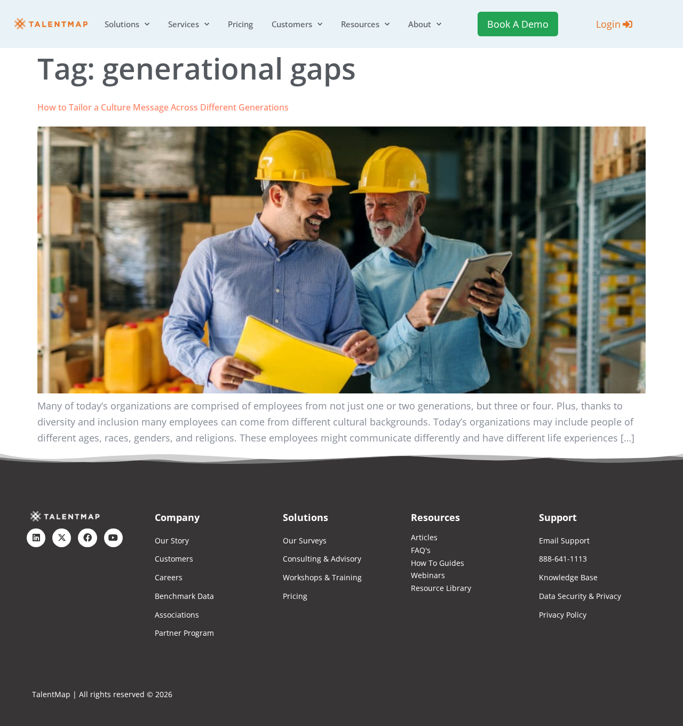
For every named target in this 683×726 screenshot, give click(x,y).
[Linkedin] (36, 537)
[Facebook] (87, 537)
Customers (292, 24)
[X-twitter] (61, 537)
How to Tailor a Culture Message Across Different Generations (163, 107)
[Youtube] (113, 537)
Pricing (240, 24)
